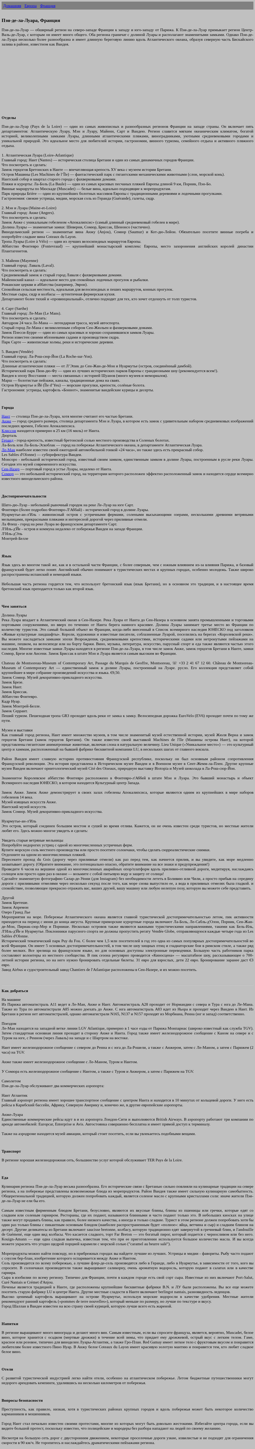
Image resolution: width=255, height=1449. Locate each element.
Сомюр (8, 473)
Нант (6, 416)
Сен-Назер (11, 469)
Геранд (7, 440)
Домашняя (12, 5)
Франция (47, 5)
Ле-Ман (8, 450)
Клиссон (9, 430)
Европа (31, 5)
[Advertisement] (121, 83)
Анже (6, 421)
